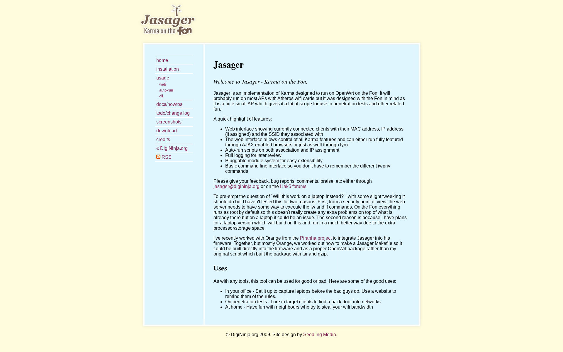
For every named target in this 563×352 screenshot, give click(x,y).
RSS (166, 157)
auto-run (166, 90)
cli (161, 96)
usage (162, 77)
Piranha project (316, 238)
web (162, 84)
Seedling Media (319, 334)
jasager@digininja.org (236, 186)
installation (167, 69)
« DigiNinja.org (172, 148)
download (166, 130)
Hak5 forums (293, 186)
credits (163, 139)
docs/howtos (169, 104)
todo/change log (173, 113)
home (162, 60)
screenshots (169, 121)
